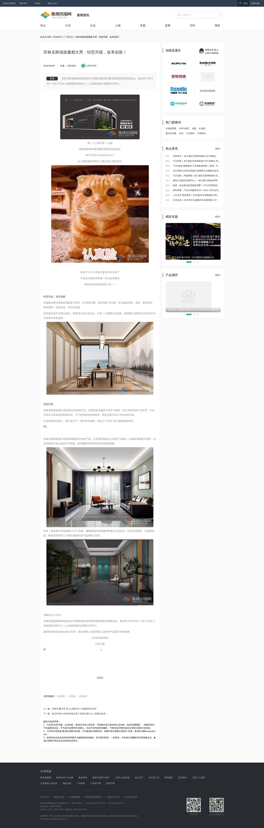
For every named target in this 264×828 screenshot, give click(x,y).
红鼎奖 (202, 128)
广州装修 (80, 783)
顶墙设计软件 (113, 797)
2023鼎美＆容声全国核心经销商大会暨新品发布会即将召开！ (198, 170)
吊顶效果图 (171, 128)
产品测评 (190, 133)
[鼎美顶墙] (208, 77)
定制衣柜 (182, 777)
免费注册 (255, 3)
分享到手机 (91, 66)
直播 (167, 25)
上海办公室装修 (122, 777)
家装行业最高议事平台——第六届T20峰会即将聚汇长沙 (196, 180)
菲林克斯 (71, 66)
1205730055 (58, 809)
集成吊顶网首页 (9, 3)
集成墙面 (83, 696)
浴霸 (194, 128)
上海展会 (72, 696)
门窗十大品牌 (198, 777)
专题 (142, 25)
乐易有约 (201, 133)
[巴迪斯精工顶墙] (207, 64)
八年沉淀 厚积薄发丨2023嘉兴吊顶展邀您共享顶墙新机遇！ (198, 195)
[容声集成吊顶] (178, 104)
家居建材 (168, 777)
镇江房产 (139, 777)
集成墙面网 (45, 777)
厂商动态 (68, 37)
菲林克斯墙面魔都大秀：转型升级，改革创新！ (85, 52)
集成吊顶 (83, 777)
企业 (93, 25)
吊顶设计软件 (131, 797)
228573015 (82, 809)
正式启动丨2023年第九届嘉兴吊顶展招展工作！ (192, 200)
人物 (118, 25)
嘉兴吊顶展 (171, 133)
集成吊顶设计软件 (100, 777)
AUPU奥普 (184, 128)
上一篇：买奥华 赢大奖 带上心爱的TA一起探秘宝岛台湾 (69, 709)
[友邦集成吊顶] (207, 104)
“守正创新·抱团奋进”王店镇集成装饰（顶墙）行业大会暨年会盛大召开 (202, 166)
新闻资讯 (57, 37)
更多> (218, 148)
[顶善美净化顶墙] (178, 91)
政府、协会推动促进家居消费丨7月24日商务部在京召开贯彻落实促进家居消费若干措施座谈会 (214, 185)
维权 (217, 25)
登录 (245, 3)
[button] (187, 262)
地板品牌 (67, 783)
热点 (43, 25)
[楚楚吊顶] (178, 77)
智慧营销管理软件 (93, 797)
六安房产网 (95, 783)
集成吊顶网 (45, 37)
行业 (68, 25)
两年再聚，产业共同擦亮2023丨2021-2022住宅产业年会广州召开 (200, 190)
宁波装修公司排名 (48, 783)
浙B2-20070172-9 (60, 819)
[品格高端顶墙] (207, 90)
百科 (192, 25)
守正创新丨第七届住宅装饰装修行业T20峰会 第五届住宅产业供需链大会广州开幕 (208, 161)
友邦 (181, 133)
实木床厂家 (153, 777)
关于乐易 (44, 797)
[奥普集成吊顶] (178, 64)
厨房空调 (110, 783)
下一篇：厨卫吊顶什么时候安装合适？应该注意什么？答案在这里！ (75, 714)
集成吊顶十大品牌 (64, 777)
